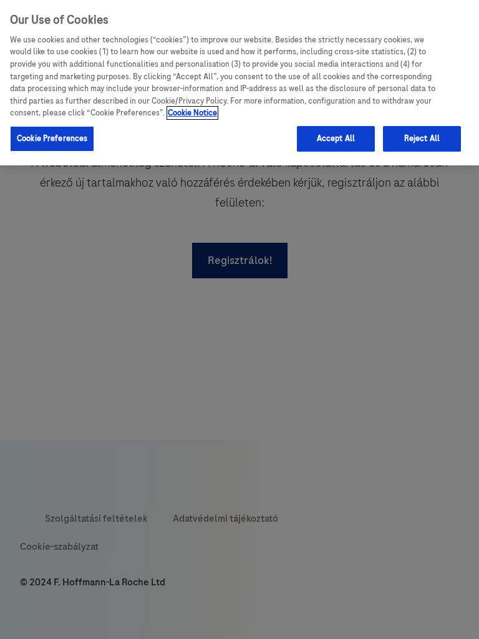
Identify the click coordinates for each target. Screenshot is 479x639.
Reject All (422, 138)
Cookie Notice (192, 113)
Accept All (336, 138)
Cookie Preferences (52, 138)
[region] (239, 82)
